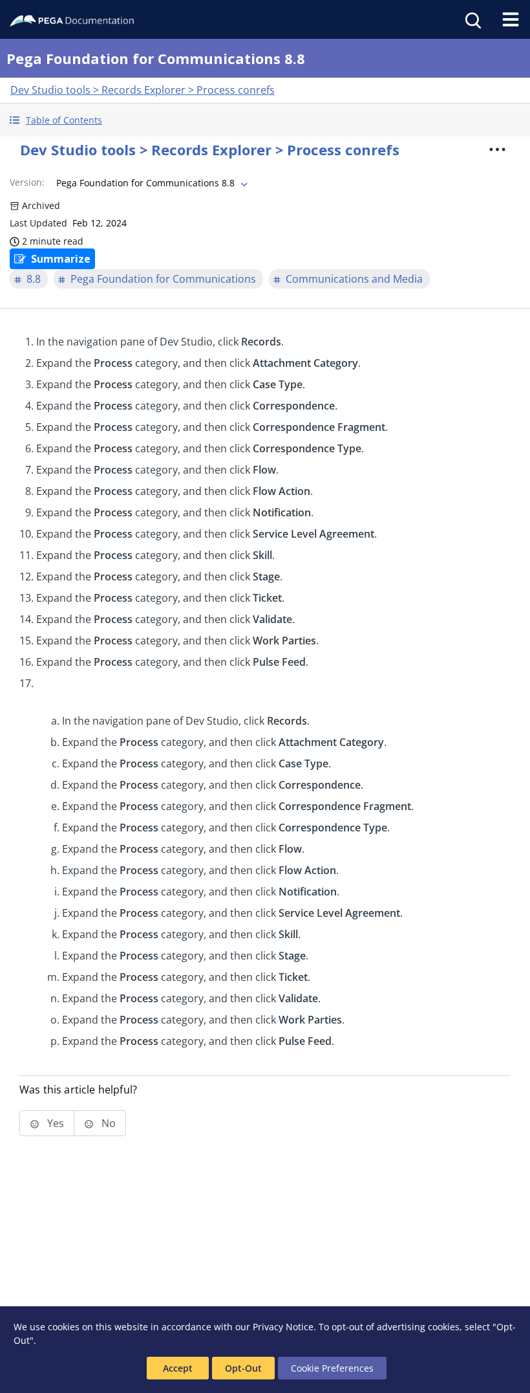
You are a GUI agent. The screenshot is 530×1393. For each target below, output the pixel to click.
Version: (27, 182)
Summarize (60, 259)
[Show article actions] (497, 149)
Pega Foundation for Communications (163, 279)
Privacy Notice (283, 1327)
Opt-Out (243, 1368)
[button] (265, 120)
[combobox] (150, 183)
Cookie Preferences (332, 1368)
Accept (178, 1368)
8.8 (33, 279)
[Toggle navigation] (511, 19)
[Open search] (472, 19)
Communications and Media (354, 279)
